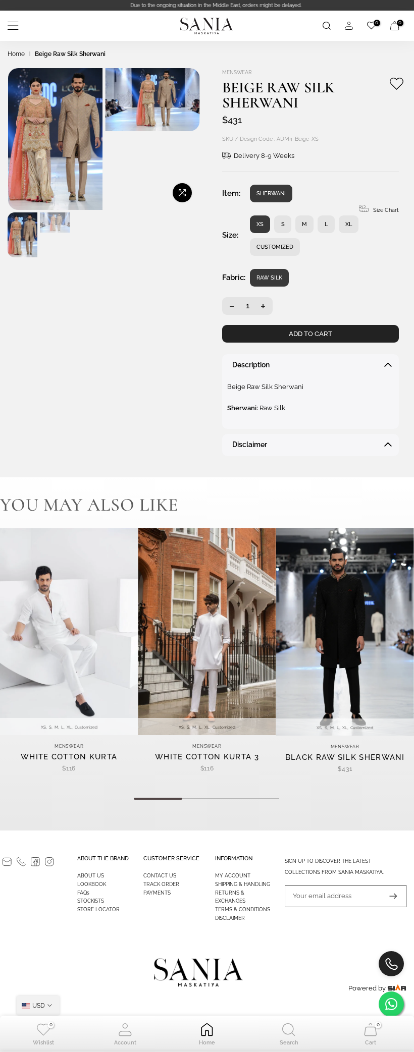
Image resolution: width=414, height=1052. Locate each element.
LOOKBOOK (91, 884)
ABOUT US (90, 875)
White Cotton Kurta (69, 756)
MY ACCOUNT (232, 875)
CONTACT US (159, 875)
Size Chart (386, 210)
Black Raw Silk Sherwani (345, 756)
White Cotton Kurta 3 (207, 756)
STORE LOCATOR (98, 909)
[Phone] (21, 862)
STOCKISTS (90, 901)
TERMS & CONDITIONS (242, 909)
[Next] (17, 240)
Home (16, 54)
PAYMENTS (157, 893)
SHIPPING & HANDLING (242, 884)
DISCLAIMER (230, 918)
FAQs (83, 893)
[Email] (7, 862)
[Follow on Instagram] (49, 862)
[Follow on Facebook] (35, 862)
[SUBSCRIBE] (388, 896)
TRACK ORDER (161, 884)
